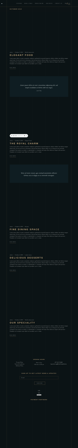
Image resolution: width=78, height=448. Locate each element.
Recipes (27, 226)
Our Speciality (22, 322)
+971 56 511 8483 (58, 362)
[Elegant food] (39, 33)
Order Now (39, 394)
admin (11, 52)
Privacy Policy (19, 362)
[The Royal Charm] (39, 121)
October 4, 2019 (19, 140)
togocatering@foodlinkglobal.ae (58, 364)
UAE (39, 390)
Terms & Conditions (19, 364)
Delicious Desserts (26, 258)
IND (39, 393)
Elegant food (21, 55)
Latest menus (28, 255)
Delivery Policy (19, 365)
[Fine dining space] (39, 207)
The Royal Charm (24, 143)
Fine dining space (25, 229)
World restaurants (29, 52)
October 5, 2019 (19, 52)
